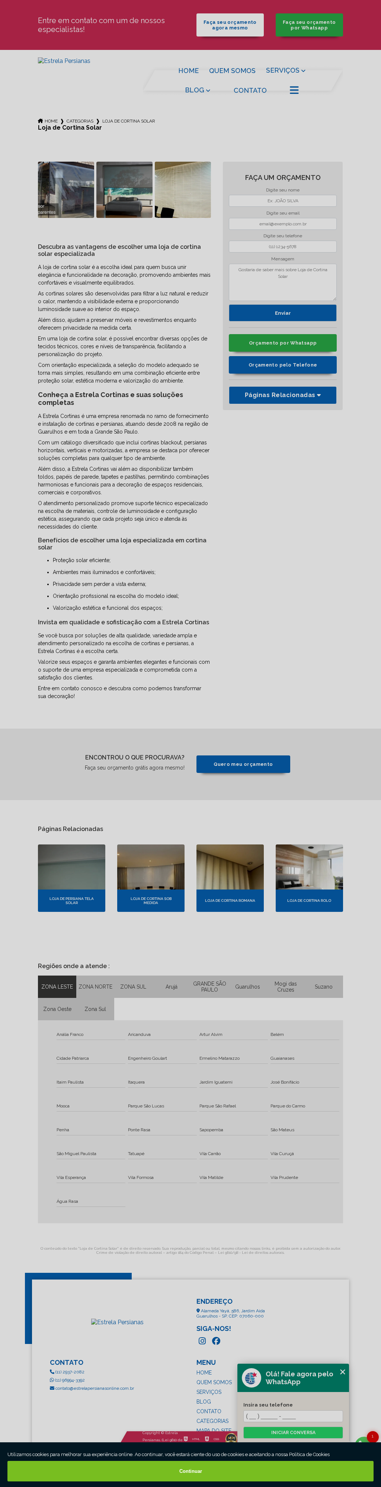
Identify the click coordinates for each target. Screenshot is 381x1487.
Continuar (190, 1471)
